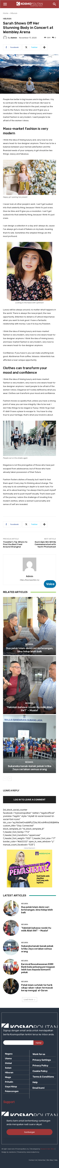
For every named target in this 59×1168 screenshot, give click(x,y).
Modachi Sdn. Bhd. (47, 1149)
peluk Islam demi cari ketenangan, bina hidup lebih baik (29, 650)
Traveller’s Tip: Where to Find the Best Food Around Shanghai (15, 544)
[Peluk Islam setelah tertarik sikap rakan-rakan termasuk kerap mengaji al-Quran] (11, 986)
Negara (29, 644)
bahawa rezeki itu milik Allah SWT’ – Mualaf (29, 709)
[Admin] (5, 38)
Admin (14, 38)
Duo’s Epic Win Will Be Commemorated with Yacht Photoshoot (45, 544)
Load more (28, 999)
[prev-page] (5, 779)
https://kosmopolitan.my (29, 580)
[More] (44, 47)
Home (5, 13)
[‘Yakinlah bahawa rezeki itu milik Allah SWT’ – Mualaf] (29, 685)
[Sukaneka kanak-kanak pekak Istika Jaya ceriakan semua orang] (29, 744)
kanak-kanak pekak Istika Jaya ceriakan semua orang (29, 768)
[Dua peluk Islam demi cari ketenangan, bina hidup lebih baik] (29, 626)
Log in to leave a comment (29, 799)
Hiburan (13, 13)
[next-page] (10, 779)
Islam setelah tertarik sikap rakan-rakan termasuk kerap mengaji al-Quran (37, 988)
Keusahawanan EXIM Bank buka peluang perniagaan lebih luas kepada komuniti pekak (38, 968)
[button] (5, 4)
